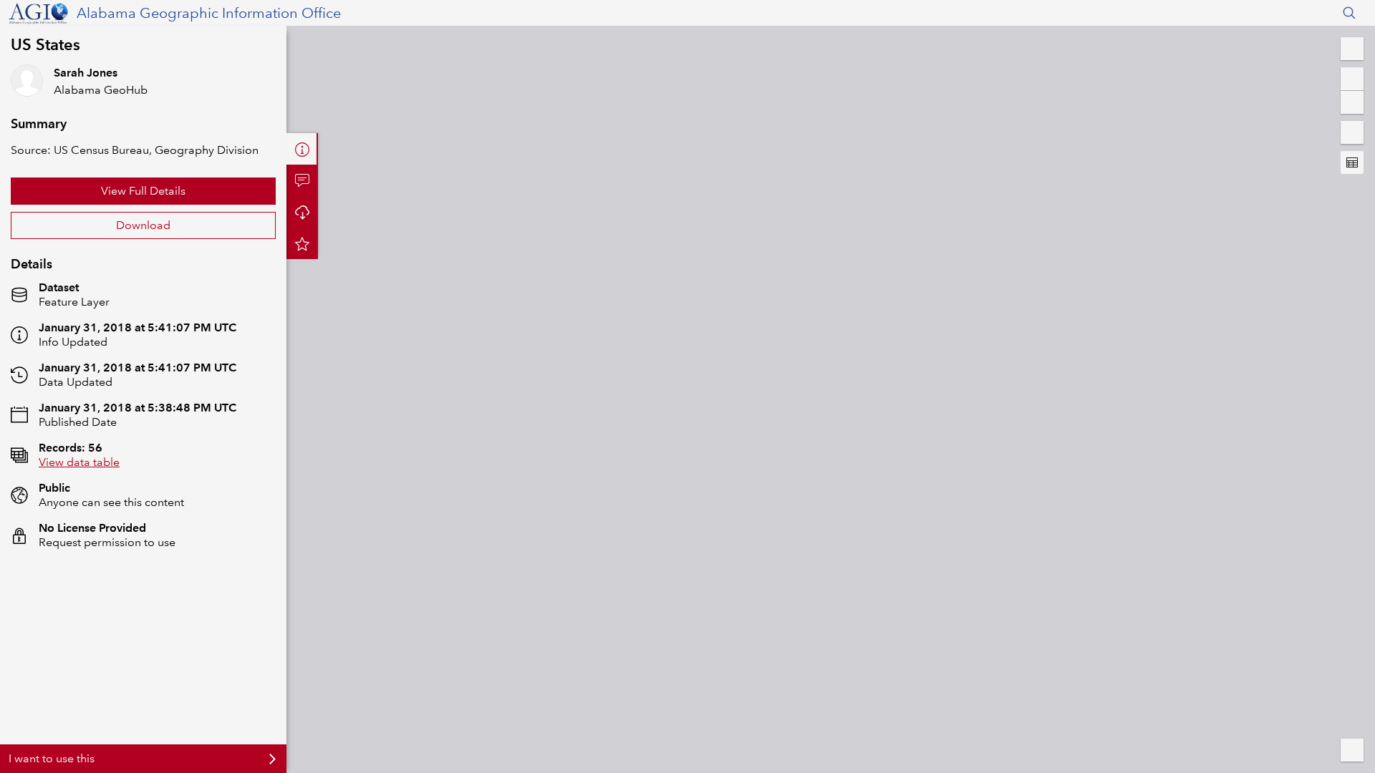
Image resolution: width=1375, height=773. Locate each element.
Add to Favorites (302, 243)
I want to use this (52, 758)
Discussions (302, 180)
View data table (79, 462)
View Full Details (143, 191)
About (302, 149)
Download (143, 225)
